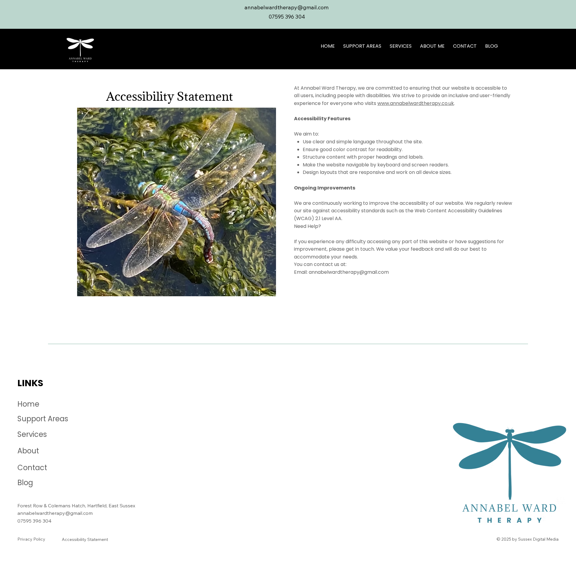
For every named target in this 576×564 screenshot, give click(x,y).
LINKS (30, 383)
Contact (32, 468)
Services (32, 434)
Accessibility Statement (85, 539)
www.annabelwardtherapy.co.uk (415, 103)
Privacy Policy (31, 539)
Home (28, 404)
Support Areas (42, 419)
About (28, 451)
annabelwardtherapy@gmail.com (349, 272)
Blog (25, 483)
